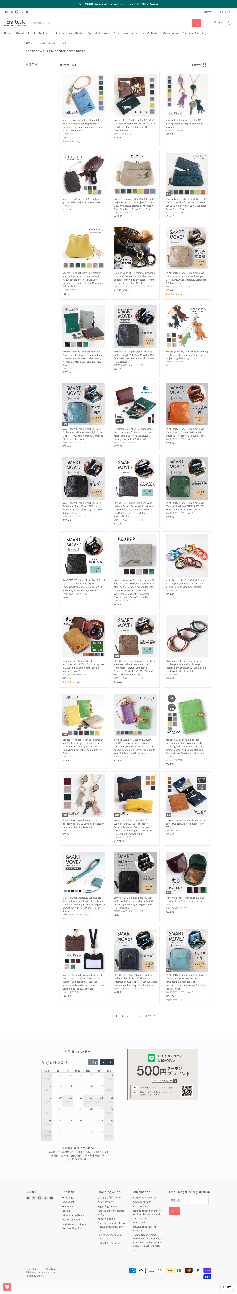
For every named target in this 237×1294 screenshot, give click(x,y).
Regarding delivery (107, 1206)
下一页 (149, 1015)
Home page (68, 1197)
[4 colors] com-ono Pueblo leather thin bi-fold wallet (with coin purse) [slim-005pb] (186, 824)
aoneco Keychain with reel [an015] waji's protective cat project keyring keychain (184, 123)
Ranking (66, 1210)
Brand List (22, 33)
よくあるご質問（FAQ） (110, 1197)
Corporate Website (143, 1197)
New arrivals (68, 1206)
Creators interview (126, 33)
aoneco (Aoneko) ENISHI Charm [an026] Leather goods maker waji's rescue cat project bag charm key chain (187, 355)
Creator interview (71, 1219)
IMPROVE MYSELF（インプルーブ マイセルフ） (135, 286)
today (93, 1062)
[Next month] (110, 1062)
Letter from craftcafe (69, 33)
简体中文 (207, 11)
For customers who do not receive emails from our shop (112, 1227)
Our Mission (170, 33)
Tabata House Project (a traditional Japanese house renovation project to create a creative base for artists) (148, 1240)
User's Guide (150, 33)
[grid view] (204, 65)
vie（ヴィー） (172, 590)
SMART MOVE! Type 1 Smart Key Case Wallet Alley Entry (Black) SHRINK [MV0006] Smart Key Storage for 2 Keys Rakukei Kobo (82, 507)
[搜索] (196, 23)
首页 (28, 43)
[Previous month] (103, 1062)
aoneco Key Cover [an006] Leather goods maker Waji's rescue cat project (82, 200)
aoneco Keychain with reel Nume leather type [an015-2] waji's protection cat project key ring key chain (83, 824)
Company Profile (142, 1201)
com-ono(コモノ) (173, 830)
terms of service (33, 1268)
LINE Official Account (109, 1242)
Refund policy (51, 1268)
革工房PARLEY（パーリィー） (75, 674)
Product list (68, 1201)
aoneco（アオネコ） (71, 133)
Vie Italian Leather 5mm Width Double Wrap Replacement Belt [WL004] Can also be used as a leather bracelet (186, 583)
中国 (224, 11)
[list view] (209, 65)
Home (7, 33)
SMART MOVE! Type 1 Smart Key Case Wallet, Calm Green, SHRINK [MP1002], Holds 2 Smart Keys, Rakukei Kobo (186, 506)
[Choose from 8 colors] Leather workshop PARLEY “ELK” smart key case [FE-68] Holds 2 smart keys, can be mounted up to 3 (83, 666)
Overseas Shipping (194, 33)
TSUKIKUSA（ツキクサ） (125, 442)
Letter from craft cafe (73, 1215)
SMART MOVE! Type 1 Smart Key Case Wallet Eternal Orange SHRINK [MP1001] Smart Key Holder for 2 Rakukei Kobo (186, 432)
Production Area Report (74, 1224)
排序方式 (64, 65)
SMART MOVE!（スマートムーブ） (181, 286)
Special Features (98, 33)
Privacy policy (140, 1222)
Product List (42, 33)
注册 (175, 1211)
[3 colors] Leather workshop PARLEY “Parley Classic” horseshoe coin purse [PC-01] (186, 901)
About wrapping (106, 1218)
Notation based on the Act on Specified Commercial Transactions (147, 1214)
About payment (106, 1201)
